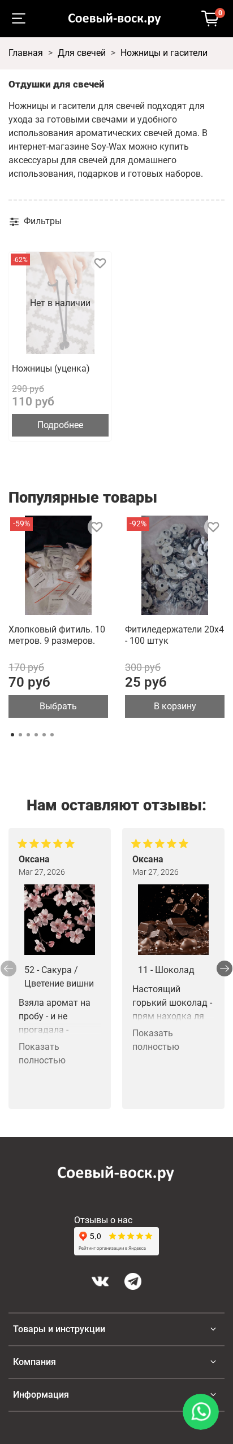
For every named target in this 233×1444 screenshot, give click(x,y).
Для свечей (82, 52)
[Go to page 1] (12, 734)
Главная (25, 52)
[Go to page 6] (52, 734)
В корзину (175, 706)
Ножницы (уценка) (51, 368)
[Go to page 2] (20, 734)
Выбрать (58, 706)
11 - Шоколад (166, 970)
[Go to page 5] (44, 734)
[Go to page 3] (28, 734)
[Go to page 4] (36, 734)
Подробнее (60, 425)
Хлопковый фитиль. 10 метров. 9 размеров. (56, 635)
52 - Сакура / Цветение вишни (59, 977)
